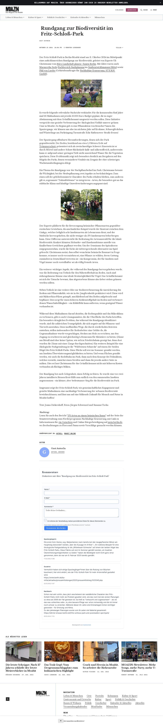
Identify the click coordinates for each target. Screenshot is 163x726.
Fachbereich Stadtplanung (71, 67)
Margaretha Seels (48, 67)
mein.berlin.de (115, 422)
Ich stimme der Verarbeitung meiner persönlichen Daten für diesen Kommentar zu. (76, 521)
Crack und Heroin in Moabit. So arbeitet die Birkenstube (100, 666)
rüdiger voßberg (13, 675)
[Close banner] (60, 721)
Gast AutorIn (44, 41)
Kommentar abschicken (56, 528)
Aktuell (59, 433)
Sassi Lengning (50, 675)
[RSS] (7, 699)
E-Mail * (47, 498)
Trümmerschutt (47, 146)
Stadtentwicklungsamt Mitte (102, 67)
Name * (47, 489)
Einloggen (119, 10)
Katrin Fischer (89, 672)
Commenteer (87, 625)
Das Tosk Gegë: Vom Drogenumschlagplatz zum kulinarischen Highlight (61, 667)
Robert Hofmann (127, 675)
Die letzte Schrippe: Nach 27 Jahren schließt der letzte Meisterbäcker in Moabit (23, 667)
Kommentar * (48, 507)
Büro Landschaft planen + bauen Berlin (76, 64)
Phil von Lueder (47, 70)
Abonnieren (131, 10)
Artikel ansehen (57, 452)
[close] (160, 2)
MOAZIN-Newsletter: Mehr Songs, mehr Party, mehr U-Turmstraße (138, 667)
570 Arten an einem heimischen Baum (86, 415)
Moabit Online (70, 433)
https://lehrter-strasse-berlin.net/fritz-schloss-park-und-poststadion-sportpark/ (76, 613)
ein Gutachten (66, 422)
